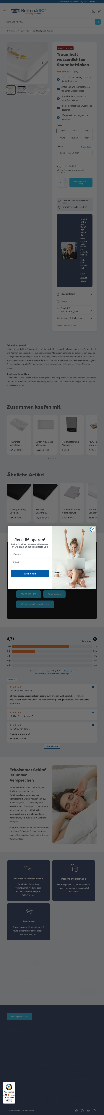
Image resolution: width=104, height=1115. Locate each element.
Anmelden (30, 573)
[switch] (9, 1100)
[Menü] (13, 1084)
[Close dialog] (92, 529)
